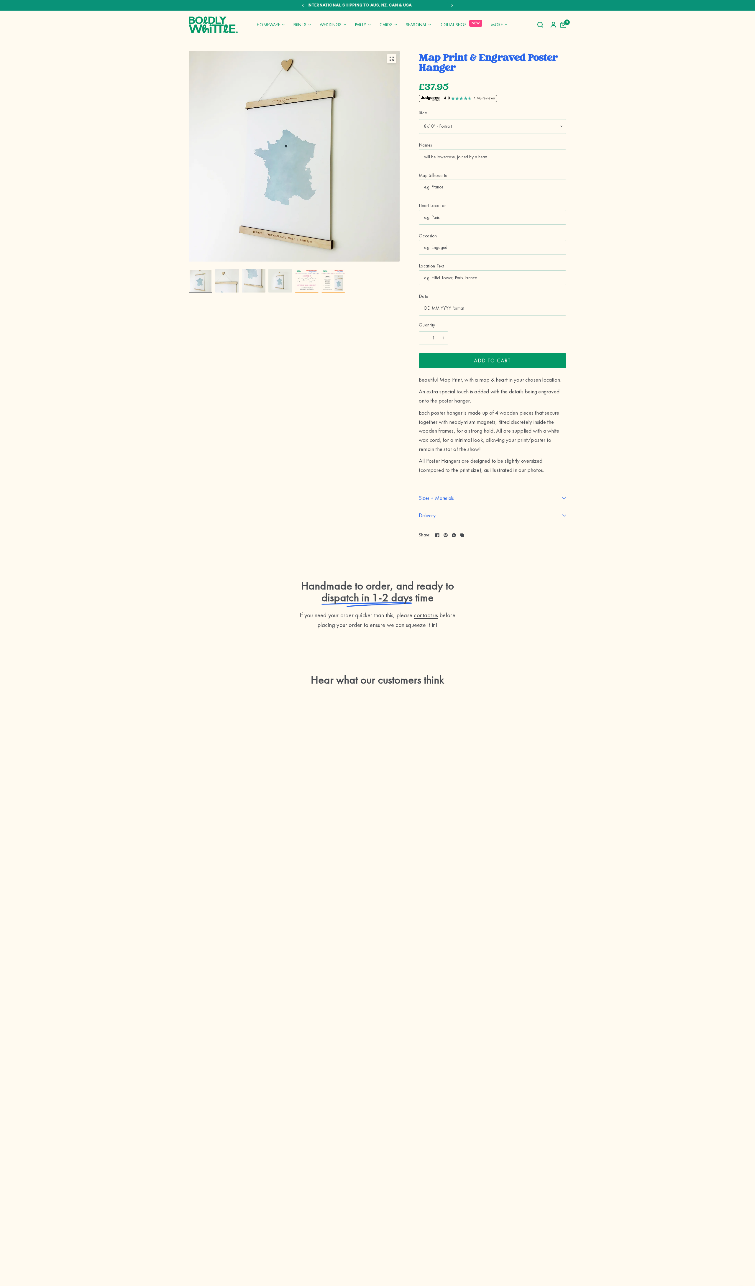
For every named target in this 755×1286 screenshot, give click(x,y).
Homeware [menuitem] (268, 25)
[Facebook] (437, 535)
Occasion (428, 236)
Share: (424, 535)
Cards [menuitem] (386, 25)
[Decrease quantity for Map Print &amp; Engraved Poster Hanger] (424, 338)
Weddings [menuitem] (331, 25)
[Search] (540, 25)
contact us (426, 615)
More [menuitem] (497, 25)
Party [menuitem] (360, 25)
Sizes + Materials (436, 498)
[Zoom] (391, 58)
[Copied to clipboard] (462, 535)
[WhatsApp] (453, 535)
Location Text (431, 266)
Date (423, 296)
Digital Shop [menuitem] (453, 25)
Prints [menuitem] (299, 25)
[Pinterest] (445, 535)
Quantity (427, 325)
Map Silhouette (433, 175)
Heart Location (433, 205)
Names (425, 145)
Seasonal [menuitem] (416, 25)
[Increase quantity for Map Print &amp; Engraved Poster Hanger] (443, 338)
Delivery (427, 515)
